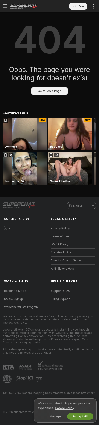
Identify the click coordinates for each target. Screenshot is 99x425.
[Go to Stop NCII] (29, 379)
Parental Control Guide (66, 260)
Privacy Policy (60, 228)
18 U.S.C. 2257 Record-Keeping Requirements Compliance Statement (49, 393)
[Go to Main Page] (30, 6)
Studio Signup (13, 299)
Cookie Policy (64, 408)
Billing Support (60, 299)
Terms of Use (60, 236)
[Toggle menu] (5, 6)
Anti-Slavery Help (62, 268)
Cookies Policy (61, 252)
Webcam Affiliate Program (21, 307)
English (78, 205)
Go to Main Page (49, 91)
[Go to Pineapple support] (7, 379)
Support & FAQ (60, 291)
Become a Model (15, 291)
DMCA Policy (59, 244)
